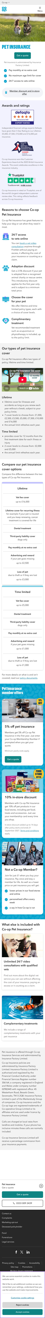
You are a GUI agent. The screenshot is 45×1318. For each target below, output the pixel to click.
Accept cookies (22, 1312)
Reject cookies (22, 1305)
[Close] (41, 1186)
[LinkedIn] (28, 1252)
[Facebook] (16, 1252)
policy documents (28, 678)
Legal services (8, 1241)
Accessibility (34, 1263)
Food (4, 1233)
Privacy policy (8, 1263)
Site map (14, 1267)
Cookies (21, 1263)
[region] (22, 1294)
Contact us (6, 1213)
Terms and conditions (29, 830)
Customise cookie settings (22, 1298)
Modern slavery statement (21, 1271)
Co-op (4, 2)
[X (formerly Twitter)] (21, 1252)
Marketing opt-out (10, 1222)
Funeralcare (7, 1237)
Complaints (7, 1218)
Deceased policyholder (12, 1226)
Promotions (27, 1267)
